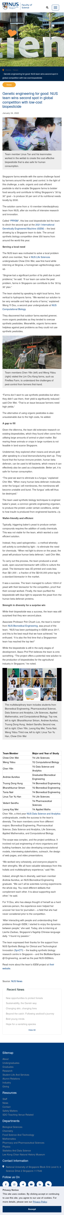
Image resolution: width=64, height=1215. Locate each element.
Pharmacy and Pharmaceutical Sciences (23, 1142)
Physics (6, 1146)
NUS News (16, 981)
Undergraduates (10, 1062)
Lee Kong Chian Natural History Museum (23, 1154)
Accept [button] (32, 1209)
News (15, 69)
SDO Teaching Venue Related (17, 1114)
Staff (4, 1099)
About (5, 1059)
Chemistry (7, 1130)
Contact (6, 1106)
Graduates (7, 1066)
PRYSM (14, 220)
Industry (6, 1082)
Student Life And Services (15, 1074)
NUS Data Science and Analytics (43, 813)
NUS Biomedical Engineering (23, 625)
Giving (5, 1086)
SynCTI (18, 950)
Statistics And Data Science (16, 1150)
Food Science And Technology (18, 1134)
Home (8, 69)
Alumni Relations (11, 1078)
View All (32, 1029)
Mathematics (9, 1138)
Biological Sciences (12, 1127)
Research (7, 1070)
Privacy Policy (40, 1201)
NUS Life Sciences (40, 257)
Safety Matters (10, 1110)
